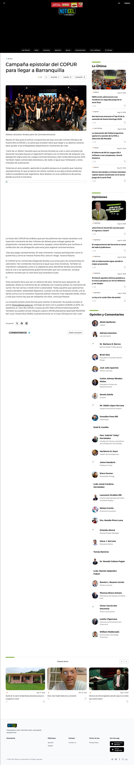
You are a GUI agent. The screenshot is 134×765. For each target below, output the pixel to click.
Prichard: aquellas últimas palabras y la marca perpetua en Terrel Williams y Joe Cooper (108, 280)
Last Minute (26, 50)
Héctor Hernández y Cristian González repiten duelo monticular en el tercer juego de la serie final (109, 174)
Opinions (58, 50)
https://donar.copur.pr (22, 305)
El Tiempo (108, 50)
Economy (46, 50)
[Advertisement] (67, 31)
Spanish (50, 742)
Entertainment (80, 50)
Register (127, 3)
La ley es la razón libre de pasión (106, 297)
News (36, 50)
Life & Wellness (95, 50)
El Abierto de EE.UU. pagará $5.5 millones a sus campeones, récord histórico (107, 155)
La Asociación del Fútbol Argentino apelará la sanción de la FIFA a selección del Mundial (107, 136)
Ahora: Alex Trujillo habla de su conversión (20, 696)
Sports (68, 50)
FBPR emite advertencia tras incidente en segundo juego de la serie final (107, 99)
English (50, 746)
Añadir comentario (75, 333)
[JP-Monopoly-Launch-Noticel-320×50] (67, 4)
